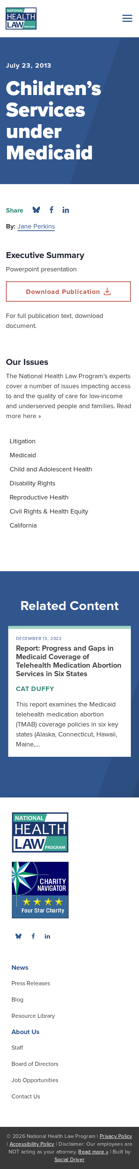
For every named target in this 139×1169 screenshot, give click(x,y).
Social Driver (69, 1159)
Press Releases (30, 983)
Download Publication (63, 292)
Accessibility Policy (32, 1144)
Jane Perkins (36, 226)
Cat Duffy (35, 689)
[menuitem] (69, 441)
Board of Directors (34, 1064)
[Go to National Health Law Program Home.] (21, 18)
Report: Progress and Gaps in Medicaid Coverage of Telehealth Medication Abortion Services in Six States (69, 661)
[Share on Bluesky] (36, 210)
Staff (17, 1047)
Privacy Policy (116, 1136)
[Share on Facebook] (51, 210)
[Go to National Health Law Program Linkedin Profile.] (47, 936)
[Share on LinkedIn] (66, 210)
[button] (126, 18)
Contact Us (25, 1096)
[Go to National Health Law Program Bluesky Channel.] (18, 936)
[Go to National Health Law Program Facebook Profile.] (33, 936)
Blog (17, 999)
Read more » (93, 1152)
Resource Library (33, 1016)
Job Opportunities (34, 1080)
